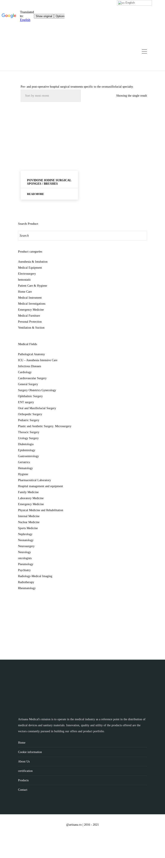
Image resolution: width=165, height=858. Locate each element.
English (130, 2)
